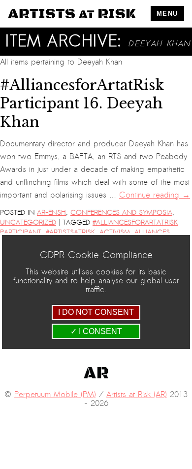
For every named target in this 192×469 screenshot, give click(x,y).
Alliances (152, 232)
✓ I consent (96, 331)
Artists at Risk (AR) (136, 395)
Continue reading (154, 195)
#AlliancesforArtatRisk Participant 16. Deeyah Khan (82, 103)
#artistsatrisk (70, 232)
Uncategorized (28, 222)
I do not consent (96, 312)
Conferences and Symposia (121, 212)
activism (114, 232)
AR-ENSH (51, 212)
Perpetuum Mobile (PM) (55, 395)
